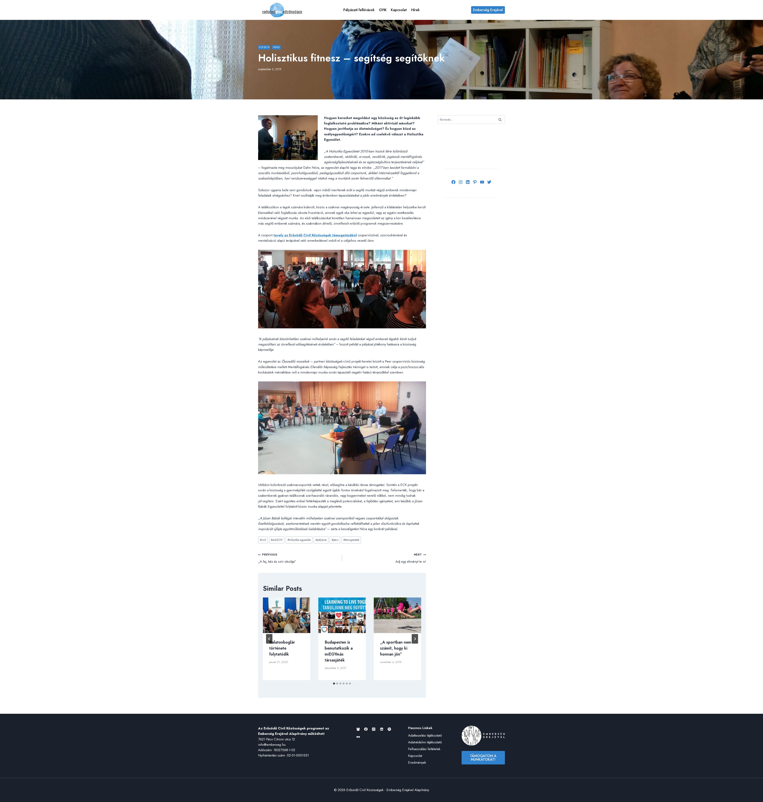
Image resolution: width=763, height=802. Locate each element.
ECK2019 (264, 47)
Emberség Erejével (488, 10)
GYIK (383, 10)
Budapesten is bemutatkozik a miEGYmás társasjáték (339, 651)
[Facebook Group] (358, 729)
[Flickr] (358, 736)
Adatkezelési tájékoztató (425, 735)
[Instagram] (373, 729)
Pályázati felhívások (359, 10)
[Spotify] (389, 729)
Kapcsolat (399, 10)
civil (263, 540)
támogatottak (351, 540)
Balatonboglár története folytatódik (282, 648)
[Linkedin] (381, 729)
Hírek (415, 10)
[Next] (415, 639)
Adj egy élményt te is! (410, 558)
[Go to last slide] (269, 639)
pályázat (321, 540)
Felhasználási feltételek (424, 749)
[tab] (334, 684)
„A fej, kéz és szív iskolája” (277, 558)
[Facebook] (366, 729)
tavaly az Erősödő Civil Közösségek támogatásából (315, 235)
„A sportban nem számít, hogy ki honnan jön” (395, 648)
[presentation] (286, 615)
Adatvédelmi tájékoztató (425, 742)
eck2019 (277, 540)
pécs (335, 540)
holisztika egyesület (299, 540)
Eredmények (417, 762)
